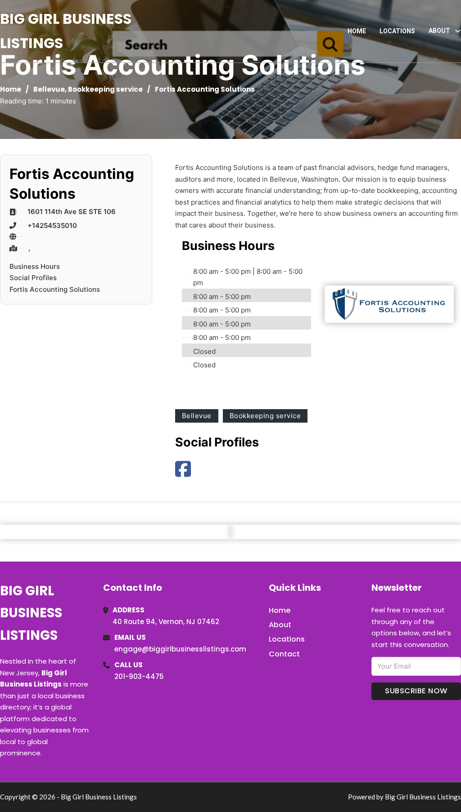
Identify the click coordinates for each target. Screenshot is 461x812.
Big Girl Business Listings (65, 31)
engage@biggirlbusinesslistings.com (180, 649)
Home (357, 31)
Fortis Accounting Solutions (54, 289)
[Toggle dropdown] (458, 31)
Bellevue (49, 89)
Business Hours (34, 266)
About (280, 625)
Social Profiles (33, 277)
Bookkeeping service (105, 89)
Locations (397, 31)
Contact (284, 654)
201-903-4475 (139, 676)
